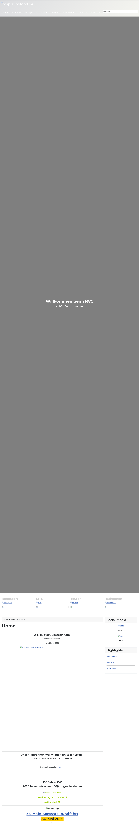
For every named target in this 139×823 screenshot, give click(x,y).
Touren (54, 12)
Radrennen (66, 12)
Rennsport (29, 12)
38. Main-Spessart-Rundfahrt (52, 814)
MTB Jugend (112, 656)
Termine (110, 662)
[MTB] (46, 12)
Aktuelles (16, 12)
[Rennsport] (35, 12)
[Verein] (85, 12)
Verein (81, 12)
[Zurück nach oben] (135, 819)
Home (5, 12)
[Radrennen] (73, 12)
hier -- (61, 767)
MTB (43, 12)
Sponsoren (96, 12)
